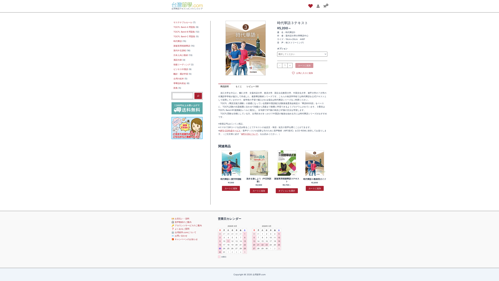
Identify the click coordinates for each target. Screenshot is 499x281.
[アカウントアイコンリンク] (318, 6)
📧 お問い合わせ (179, 235)
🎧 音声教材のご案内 (181, 222)
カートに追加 (304, 65)
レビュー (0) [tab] (253, 86)
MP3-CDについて (249, 134)
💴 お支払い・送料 (180, 218)
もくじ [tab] (239, 86)
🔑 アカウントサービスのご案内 (187, 225)
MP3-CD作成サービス (230, 130)
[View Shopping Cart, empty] (324, 7)
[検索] (198, 96)
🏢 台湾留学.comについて (184, 232)
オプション (282, 48)
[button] (310, 6)
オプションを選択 (286, 190)
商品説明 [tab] (224, 86)
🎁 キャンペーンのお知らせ (185, 239)
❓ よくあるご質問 (180, 229)
